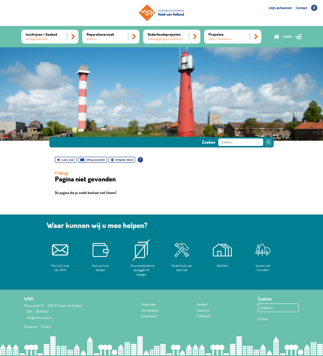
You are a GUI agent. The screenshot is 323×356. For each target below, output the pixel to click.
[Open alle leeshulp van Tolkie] (140, 159)
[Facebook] (314, 8)
